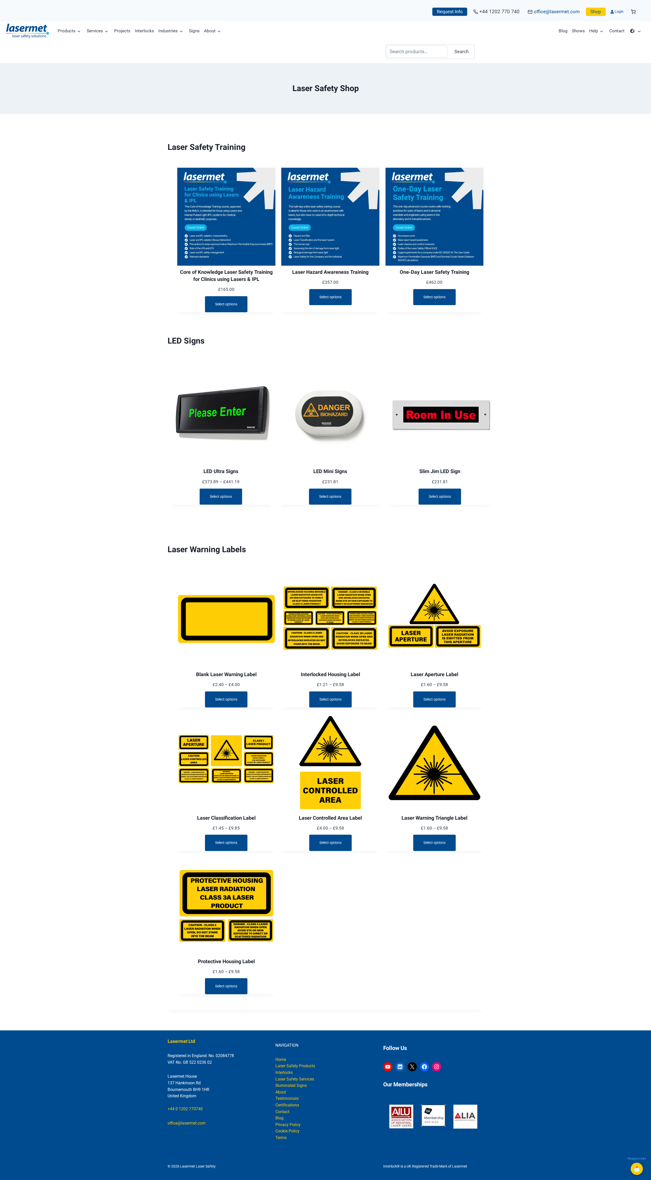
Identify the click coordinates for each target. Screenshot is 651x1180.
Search (461, 51)
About (210, 30)
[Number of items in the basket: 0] (633, 12)
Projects (122, 30)
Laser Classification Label (226, 818)
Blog (563, 30)
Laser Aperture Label (434, 674)
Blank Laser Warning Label (226, 674)
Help (593, 30)
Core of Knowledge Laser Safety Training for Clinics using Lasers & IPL (226, 276)
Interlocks (144, 30)
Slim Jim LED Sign (439, 471)
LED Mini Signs (330, 471)
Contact (617, 30)
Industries (168, 30)
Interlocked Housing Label (330, 674)
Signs (194, 30)
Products (67, 30)
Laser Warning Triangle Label (434, 818)
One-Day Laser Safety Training (434, 272)
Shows (578, 30)
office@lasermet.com (557, 12)
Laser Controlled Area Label (330, 818)
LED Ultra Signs (220, 471)
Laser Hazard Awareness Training (330, 272)
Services (95, 30)
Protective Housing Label (226, 961)
